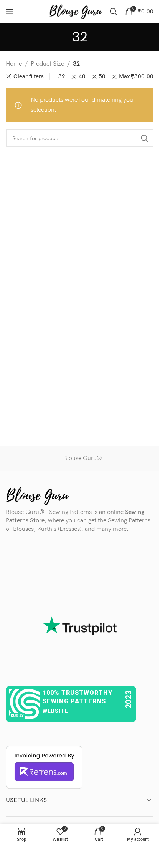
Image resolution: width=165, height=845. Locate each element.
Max (136, 76)
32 (61, 76)
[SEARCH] (144, 138)
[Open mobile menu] (9, 11)
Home (14, 64)
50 (102, 76)
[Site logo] (75, 11)
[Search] (113, 11)
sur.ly (17, 716)
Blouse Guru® (82, 458)
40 (82, 76)
